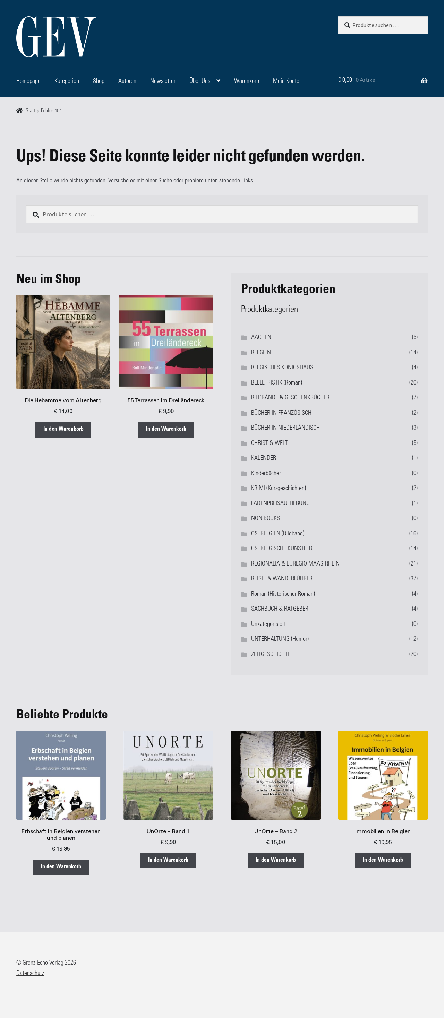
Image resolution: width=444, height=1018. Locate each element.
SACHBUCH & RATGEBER (279, 609)
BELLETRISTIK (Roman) (276, 383)
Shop (98, 81)
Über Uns (199, 81)
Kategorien (66, 81)
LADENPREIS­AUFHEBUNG (280, 504)
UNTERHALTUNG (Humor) (280, 639)
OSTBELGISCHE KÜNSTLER (281, 549)
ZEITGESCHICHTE (270, 655)
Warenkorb (246, 81)
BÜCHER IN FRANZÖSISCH (281, 413)
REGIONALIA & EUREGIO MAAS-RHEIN (295, 564)
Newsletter (163, 81)
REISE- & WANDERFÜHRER (282, 579)
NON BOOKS (265, 519)
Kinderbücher (266, 474)
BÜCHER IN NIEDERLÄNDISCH (285, 428)
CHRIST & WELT (269, 443)
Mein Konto (286, 81)
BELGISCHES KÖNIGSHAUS (282, 368)
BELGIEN (261, 353)
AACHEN (261, 338)
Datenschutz (30, 973)
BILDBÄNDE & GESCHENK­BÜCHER (290, 398)
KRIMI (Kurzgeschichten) (278, 488)
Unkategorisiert (268, 624)
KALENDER (263, 458)
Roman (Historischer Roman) (283, 594)
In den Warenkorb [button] (63, 429)
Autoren (127, 81)
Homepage (28, 81)
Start (30, 111)
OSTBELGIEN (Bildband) (277, 534)
